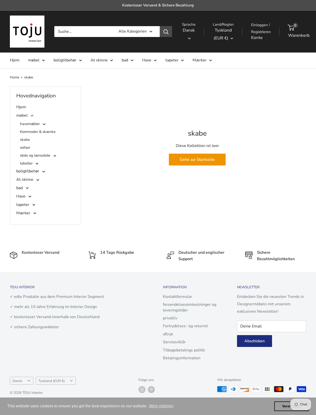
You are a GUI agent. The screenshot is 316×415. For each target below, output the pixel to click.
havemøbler (30, 123)
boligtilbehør (65, 60)
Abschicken (254, 341)
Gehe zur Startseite (197, 159)
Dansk (17, 381)
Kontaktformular (177, 296)
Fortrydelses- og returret (185, 326)
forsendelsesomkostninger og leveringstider (189, 307)
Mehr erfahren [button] (161, 406)
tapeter (171, 60)
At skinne (99, 60)
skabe (28, 77)
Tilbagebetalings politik (184, 350)
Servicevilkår (174, 342)
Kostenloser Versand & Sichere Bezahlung (158, 5)
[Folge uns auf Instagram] (141, 389)
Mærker (200, 60)
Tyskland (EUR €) (52, 381)
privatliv (170, 318)
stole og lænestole (35, 155)
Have (146, 60)
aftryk (168, 334)
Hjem (15, 60)
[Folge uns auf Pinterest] (151, 389)
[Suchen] (166, 31)
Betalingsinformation (181, 358)
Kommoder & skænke (38, 131)
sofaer (25, 147)
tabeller (27, 163)
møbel (34, 60)
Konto (257, 37)
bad (125, 60)
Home (14, 77)
